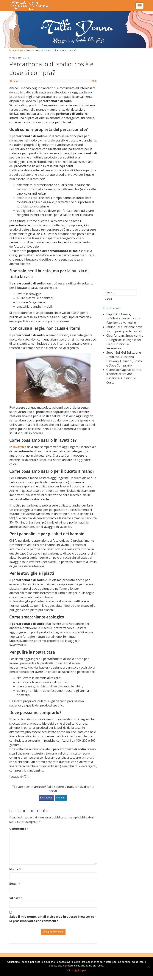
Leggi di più (79, 970)
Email (14, 884)
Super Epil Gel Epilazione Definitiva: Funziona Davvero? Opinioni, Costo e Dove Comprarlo (124, 358)
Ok (69, 970)
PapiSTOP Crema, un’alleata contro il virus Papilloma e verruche (123, 318)
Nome (15, 869)
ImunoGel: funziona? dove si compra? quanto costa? (124, 329)
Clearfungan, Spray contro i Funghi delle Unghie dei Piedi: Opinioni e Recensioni (124, 341)
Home (12, 50)
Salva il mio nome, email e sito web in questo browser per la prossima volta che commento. (52, 919)
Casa (20, 50)
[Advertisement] (123, 170)
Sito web (15, 898)
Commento (19, 829)
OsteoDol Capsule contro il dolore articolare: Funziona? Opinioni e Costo (124, 376)
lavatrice (19, 447)
